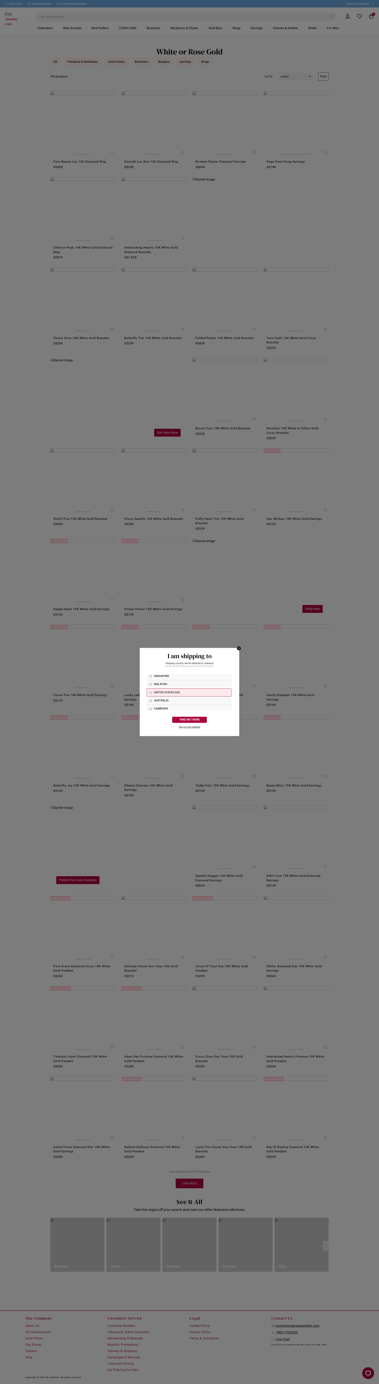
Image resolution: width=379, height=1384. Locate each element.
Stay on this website (189, 727)
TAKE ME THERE (189, 719)
